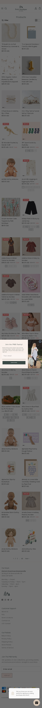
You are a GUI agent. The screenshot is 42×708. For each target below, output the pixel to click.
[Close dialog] (40, 341)
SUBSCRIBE (14, 362)
